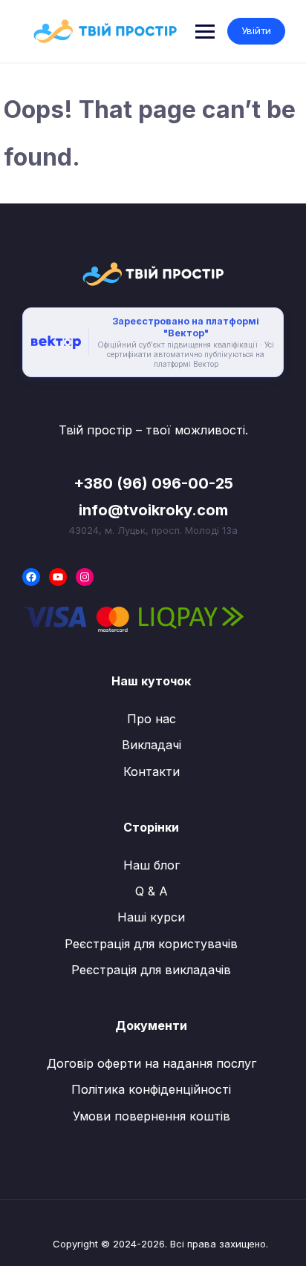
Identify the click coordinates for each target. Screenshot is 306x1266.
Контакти (151, 771)
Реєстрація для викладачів (151, 969)
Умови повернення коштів (151, 1116)
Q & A (151, 891)
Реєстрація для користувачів (151, 943)
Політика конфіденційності (151, 1089)
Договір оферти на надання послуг (151, 1063)
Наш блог (151, 865)
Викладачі (151, 744)
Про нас (151, 718)
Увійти (256, 30)
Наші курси (151, 917)
